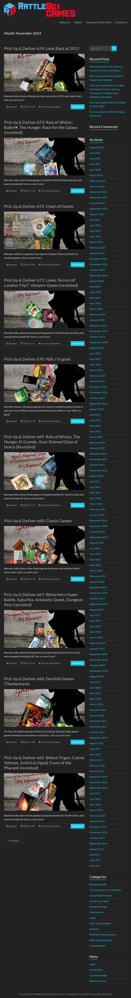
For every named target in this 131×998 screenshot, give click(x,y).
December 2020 (98, 520)
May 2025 (95, 230)
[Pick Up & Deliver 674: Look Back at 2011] (44, 55)
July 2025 (94, 219)
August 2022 (96, 409)
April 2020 (95, 564)
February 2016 (97, 815)
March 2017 (96, 759)
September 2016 (98, 787)
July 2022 (94, 414)
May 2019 (95, 626)
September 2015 (98, 843)
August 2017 (96, 743)
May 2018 (95, 693)
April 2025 (95, 236)
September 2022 (98, 403)
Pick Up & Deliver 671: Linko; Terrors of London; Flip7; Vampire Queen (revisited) (41, 283)
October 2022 (97, 397)
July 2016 (94, 793)
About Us (65, 22)
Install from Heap (98, 901)
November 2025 (98, 197)
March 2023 (96, 370)
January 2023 (96, 381)
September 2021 (98, 470)
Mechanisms (96, 912)
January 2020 (96, 581)
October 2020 (97, 531)
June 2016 (95, 798)
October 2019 (97, 598)
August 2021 (96, 475)
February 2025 (97, 247)
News (92, 917)
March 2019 (96, 637)
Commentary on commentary (105, 889)
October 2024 (97, 269)
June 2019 (95, 620)
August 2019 (96, 609)
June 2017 (95, 748)
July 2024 (94, 286)
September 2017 (98, 737)
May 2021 (95, 492)
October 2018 (97, 665)
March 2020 (96, 570)
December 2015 (98, 826)
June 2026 (95, 158)
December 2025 (98, 191)
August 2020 (96, 542)
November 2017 (98, 726)
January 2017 (96, 771)
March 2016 (96, 810)
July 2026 (94, 152)
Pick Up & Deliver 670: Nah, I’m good (37, 359)
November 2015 (98, 832)
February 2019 (97, 642)
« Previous (13, 840)
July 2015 (94, 854)
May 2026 (95, 163)
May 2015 (95, 865)
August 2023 (96, 347)
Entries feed (96, 969)
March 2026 (96, 175)
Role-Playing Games (100, 940)
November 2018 (98, 659)
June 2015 (95, 860)
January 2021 (96, 514)
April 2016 (95, 804)
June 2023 (95, 353)
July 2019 (94, 615)
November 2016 (98, 782)
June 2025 (95, 225)
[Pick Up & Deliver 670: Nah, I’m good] (44, 365)
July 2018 (94, 681)
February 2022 (97, 442)
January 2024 (96, 319)
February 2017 (97, 765)
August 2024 (96, 280)
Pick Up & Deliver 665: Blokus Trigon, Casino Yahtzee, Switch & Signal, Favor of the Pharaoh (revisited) (44, 762)
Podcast (93, 928)
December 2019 (98, 587)
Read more (77, 106)
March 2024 (96, 308)
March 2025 (96, 241)
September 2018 (98, 670)
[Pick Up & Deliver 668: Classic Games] (44, 527)
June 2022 (95, 420)
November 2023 (98, 331)
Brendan (13, 106)
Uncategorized (97, 945)
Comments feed (98, 975)
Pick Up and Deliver (51, 106)
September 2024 (98, 275)
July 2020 (94, 548)
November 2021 (98, 459)
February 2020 (97, 576)
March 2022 (96, 436)
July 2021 (94, 481)
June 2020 (95, 553)
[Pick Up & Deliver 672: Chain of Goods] (44, 213)
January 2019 (96, 648)
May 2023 (95, 358)
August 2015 (96, 848)
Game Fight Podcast (100, 895)
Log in (92, 964)
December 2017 (98, 720)
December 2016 (98, 776)
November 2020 (98, 525)
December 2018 (98, 654)
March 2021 (96, 503)
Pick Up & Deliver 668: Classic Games (38, 520)
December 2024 (98, 258)
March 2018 (96, 704)
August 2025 (96, 214)
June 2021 (95, 486)
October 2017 (97, 732)
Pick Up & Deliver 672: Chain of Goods (38, 206)
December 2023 (98, 325)
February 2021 (97, 509)
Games (78, 22)
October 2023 (97, 336)
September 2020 (98, 537)
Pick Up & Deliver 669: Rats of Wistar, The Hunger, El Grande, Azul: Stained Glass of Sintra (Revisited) (42, 441)
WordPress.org (97, 980)
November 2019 (98, 592)
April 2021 (95, 498)
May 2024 (95, 297)
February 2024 (97, 314)
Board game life (97, 884)
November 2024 (98, 264)
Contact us (121, 22)
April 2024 (95, 303)
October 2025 (97, 202)
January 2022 (96, 448)
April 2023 (95, 364)
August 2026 (96, 147)
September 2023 (98, 342)
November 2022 (98, 392)
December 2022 (98, 386)
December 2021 (98, 453)
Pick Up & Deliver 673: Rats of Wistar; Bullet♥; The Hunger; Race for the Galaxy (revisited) (41, 127)
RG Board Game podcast (102, 934)
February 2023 (97, 375)
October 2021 (97, 464)
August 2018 (96, 676)
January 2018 (96, 715)
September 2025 (98, 208)
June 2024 (95, 292)
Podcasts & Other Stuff (98, 22)
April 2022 (95, 431)
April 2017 (95, 754)
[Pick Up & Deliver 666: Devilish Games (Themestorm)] (44, 690)
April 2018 (95, 698)
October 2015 (97, 837)
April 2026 (95, 169)
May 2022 (95, 425)
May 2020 (95, 559)
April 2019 (95, 631)
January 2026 (96, 186)
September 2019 (98, 603)
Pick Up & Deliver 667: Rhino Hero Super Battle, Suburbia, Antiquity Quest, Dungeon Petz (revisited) (43, 599)
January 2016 (96, 821)
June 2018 (95, 687)
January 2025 (96, 253)
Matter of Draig (98, 906)
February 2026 (97, 180)
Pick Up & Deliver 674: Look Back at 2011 (41, 48)
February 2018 (97, 709)
